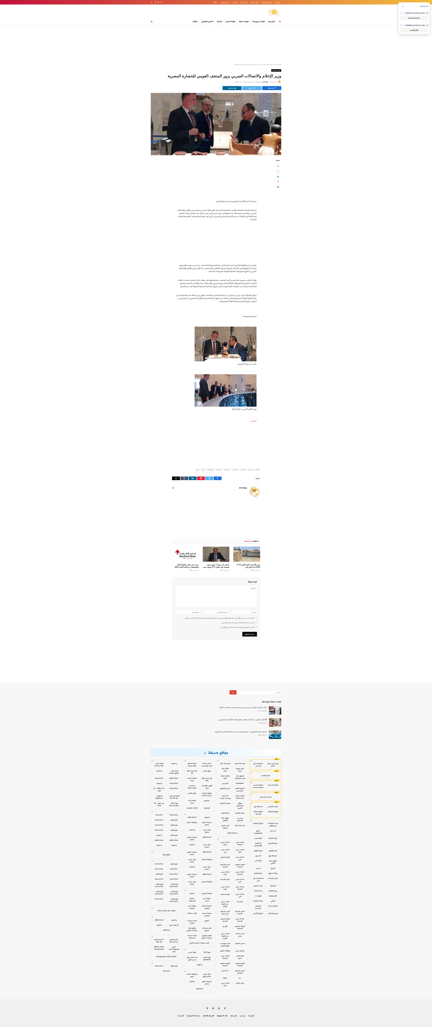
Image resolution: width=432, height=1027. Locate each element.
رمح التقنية (273, 891)
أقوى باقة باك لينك (207, 787)
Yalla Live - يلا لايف (159, 789)
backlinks (240, 783)
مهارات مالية (255, 2)
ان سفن (273, 831)
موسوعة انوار (273, 913)
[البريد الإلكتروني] (278, 187)
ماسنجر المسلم (265, 797)
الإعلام (257, 469)
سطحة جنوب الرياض (207, 914)
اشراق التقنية (258, 823)
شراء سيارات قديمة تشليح (199, 943)
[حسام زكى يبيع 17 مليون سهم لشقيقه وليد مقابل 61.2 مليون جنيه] (216, 554)
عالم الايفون (273, 851)
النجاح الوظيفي (225, 2)
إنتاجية (235, 2)
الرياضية (207, 808)
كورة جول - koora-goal (174, 772)
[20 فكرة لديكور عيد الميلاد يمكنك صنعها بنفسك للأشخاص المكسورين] (275, 722)
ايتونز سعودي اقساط (240, 865)
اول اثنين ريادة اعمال (272, 764)
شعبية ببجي (239, 951)
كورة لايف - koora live (174, 885)
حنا (240, 978)
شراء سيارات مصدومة (192, 936)
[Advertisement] (216, 44)
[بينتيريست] (278, 182)
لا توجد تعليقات (247, 82)
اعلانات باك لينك (192, 801)
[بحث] (152, 21)
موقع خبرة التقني (273, 862)
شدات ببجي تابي (225, 851)
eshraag (265, 82)
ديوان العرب (192, 793)
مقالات (215, 2)
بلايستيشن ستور (240, 957)
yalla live (199, 989)
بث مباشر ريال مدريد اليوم (192, 958)
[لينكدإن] (278, 176)
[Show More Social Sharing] (220, 88)
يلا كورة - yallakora (159, 797)
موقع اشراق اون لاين (258, 812)
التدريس (225, 783)
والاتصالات (210, 469)
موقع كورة (166, 855)
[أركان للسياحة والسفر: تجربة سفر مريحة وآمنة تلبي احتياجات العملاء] (275, 710)
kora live (159, 815)
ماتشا (225, 978)
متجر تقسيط (225, 879)
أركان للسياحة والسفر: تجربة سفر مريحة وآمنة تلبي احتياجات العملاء (243, 707)
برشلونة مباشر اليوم (192, 975)
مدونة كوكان (258, 851)
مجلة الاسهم (273, 843)
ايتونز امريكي (225, 857)
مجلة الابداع (258, 873)
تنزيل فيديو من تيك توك (173, 940)
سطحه (192, 893)
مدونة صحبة (273, 906)
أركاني (273, 901)
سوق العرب (207, 771)
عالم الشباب (265, 775)
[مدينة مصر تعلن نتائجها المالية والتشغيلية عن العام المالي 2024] (185, 554)
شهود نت (258, 896)
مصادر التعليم (225, 803)
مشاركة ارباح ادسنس (258, 764)
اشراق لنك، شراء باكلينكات (240, 777)
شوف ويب (258, 838)
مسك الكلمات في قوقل (273, 824)
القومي (243, 469)
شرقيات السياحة (258, 907)
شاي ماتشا (240, 983)
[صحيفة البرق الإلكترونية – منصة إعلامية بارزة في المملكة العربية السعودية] (275, 734)
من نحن (242, 1016)
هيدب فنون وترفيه (225, 826)
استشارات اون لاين (258, 879)
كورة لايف (173, 820)
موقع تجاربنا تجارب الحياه (207, 794)
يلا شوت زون (173, 925)
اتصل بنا (181, 1016)
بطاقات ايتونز (225, 951)
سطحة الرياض (206, 893)
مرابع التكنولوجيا (258, 832)
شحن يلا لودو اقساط (225, 865)
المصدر (253, 421)
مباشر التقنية (258, 901)
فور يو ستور (225, 894)
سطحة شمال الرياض (207, 907)
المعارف (273, 886)
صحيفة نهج (273, 856)
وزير (203, 469)
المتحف (235, 469)
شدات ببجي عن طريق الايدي (225, 903)
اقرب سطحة (192, 913)
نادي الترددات (273, 878)
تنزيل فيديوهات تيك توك (174, 949)
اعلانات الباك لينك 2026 (240, 797)
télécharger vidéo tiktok (166, 957)
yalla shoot (192, 817)
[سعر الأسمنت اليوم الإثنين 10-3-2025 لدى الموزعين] (246, 554)
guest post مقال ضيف (192, 764)
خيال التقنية (273, 838)
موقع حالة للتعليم (225, 819)
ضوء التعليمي (273, 806)
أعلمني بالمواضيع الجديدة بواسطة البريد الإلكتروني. (237, 627)
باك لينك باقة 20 (192, 772)
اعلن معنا (233, 1016)
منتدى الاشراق (225, 788)
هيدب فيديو (258, 886)
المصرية (227, 469)
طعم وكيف (273, 896)
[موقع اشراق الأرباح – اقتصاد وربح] (274, 13)
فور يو (225, 926)
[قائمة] (280, 21)
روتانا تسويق (273, 873)
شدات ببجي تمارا (225, 843)
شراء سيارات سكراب (192, 922)
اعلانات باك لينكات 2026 (166, 911)
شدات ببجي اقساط (240, 843)
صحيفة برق (258, 806)
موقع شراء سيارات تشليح (192, 929)
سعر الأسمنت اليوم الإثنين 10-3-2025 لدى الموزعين (248, 566)
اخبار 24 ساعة (240, 825)
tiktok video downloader (159, 948)
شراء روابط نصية (240, 769)
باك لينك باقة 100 (207, 779)
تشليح (207, 921)
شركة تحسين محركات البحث (258, 786)
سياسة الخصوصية (193, 1016)
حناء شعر (225, 971)
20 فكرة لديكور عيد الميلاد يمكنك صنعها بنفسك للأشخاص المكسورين (242, 720)
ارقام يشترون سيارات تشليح (207, 936)
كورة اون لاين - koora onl (173, 797)
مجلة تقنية (225, 813)
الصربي (250, 469)
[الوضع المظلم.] (152, 2)
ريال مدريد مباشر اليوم (207, 975)
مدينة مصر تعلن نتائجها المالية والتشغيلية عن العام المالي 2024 (186, 566)
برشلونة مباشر (192, 822)
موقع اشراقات (273, 811)
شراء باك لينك (240, 763)
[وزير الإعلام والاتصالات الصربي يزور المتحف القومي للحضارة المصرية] (216, 124)
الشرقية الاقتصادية (258, 844)
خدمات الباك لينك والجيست (206, 764)
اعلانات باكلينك (192, 808)
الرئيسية (277, 2)
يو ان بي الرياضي (240, 819)
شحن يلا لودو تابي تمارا (225, 912)
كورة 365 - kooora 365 (174, 804)
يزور (197, 469)
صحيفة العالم (232, 833)
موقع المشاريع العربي (240, 805)
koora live (159, 778)
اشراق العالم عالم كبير (240, 789)
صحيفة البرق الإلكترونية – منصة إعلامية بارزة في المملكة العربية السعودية (241, 732)
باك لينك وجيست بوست (225, 797)
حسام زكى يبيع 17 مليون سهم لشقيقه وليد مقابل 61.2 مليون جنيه (216, 566)
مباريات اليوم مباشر (207, 823)
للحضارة (219, 469)
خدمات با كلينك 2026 (192, 787)
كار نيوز (258, 856)
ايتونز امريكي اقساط (225, 920)
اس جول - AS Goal (159, 804)
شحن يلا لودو (240, 943)
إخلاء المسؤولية (222, 1016)
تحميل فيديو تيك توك (159, 940)
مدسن (258, 868)
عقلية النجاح (244, 2)
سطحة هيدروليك (192, 899)
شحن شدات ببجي (239, 935)
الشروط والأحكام (208, 1016)
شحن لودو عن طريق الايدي (225, 944)
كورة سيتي (192, 952)
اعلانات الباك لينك (225, 777)
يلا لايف (199, 965)
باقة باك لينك (273, 785)
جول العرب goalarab (207, 958)
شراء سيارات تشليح (207, 929)
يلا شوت (207, 817)
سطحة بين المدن (207, 899)
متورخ (273, 868)
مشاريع (207, 800)
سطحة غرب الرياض (192, 907)
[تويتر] (278, 171)
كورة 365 (207, 952)
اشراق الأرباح (258, 913)
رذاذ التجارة (258, 891)
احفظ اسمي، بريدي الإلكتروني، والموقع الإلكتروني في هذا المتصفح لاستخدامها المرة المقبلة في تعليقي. (219, 618)
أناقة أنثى (258, 861)
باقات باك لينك (225, 769)
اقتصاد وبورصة (267, 2)
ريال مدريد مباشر (207, 831)
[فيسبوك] (278, 166)
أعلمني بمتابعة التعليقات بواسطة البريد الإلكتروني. (237, 623)
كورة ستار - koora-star (159, 764)
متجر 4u (240, 901)
